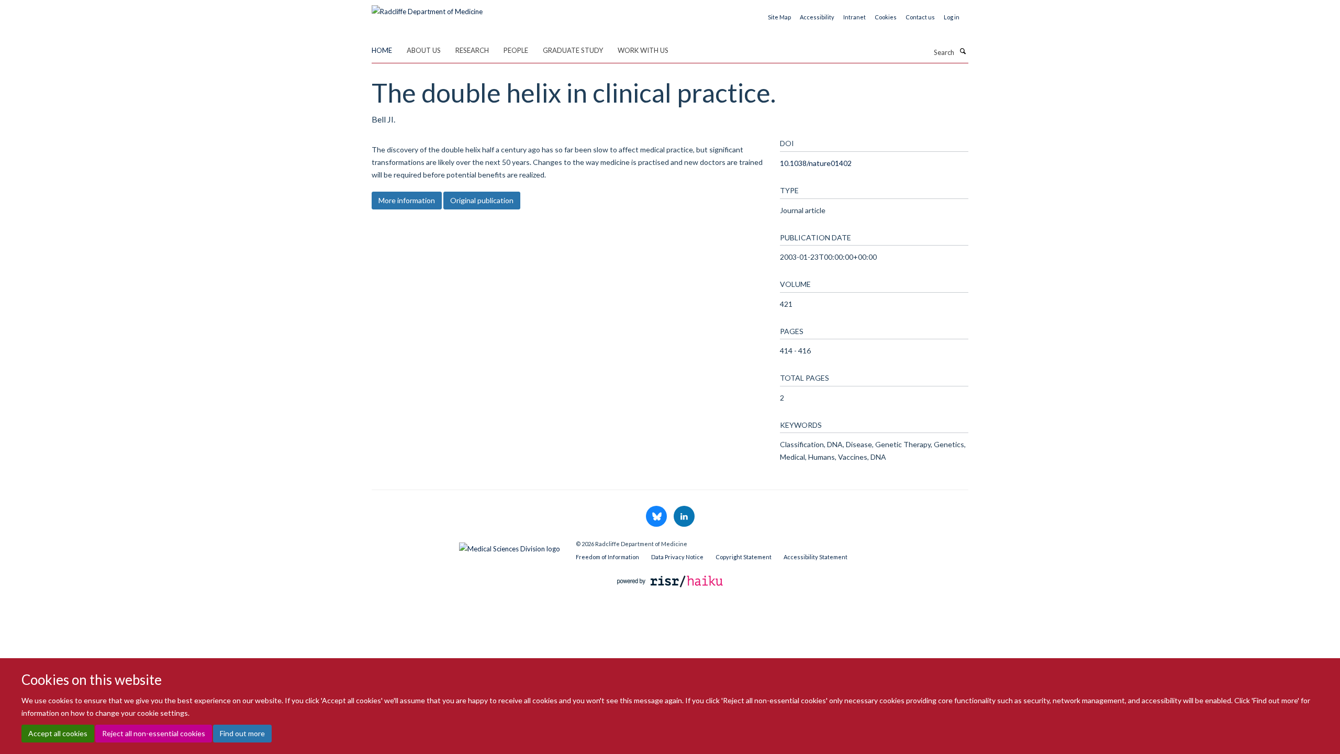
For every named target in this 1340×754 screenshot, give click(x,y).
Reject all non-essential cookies (153, 733)
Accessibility (817, 17)
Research (472, 50)
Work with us (643, 50)
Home (382, 50)
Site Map (779, 17)
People (516, 50)
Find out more (242, 733)
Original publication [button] (481, 200)
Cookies (886, 17)
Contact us (920, 17)
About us (424, 50)
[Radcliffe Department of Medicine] (427, 8)
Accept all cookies (57, 733)
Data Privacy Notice (677, 556)
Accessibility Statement (815, 556)
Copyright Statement (744, 556)
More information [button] (406, 200)
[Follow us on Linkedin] (684, 517)
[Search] (962, 51)
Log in (951, 17)
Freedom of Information (607, 556)
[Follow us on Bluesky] (657, 517)
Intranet (854, 17)
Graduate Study (573, 50)
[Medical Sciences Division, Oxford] (466, 546)
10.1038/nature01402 (816, 163)
